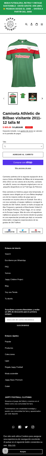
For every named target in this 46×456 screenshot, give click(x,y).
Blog (6, 286)
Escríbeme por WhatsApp (15, 260)
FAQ (7, 267)
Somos (8, 273)
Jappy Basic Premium (14, 380)
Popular (8, 342)
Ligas (7, 361)
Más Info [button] (11, 445)
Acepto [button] (23, 452)
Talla (4, 142)
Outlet (7, 386)
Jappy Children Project (14, 279)
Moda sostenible (11, 373)
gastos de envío (27, 131)
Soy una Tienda (11, 292)
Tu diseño (9, 299)
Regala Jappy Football (14, 367)
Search (8, 254)
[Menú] (41, 24)
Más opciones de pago (23, 168)
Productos (9, 348)
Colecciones (10, 354)
